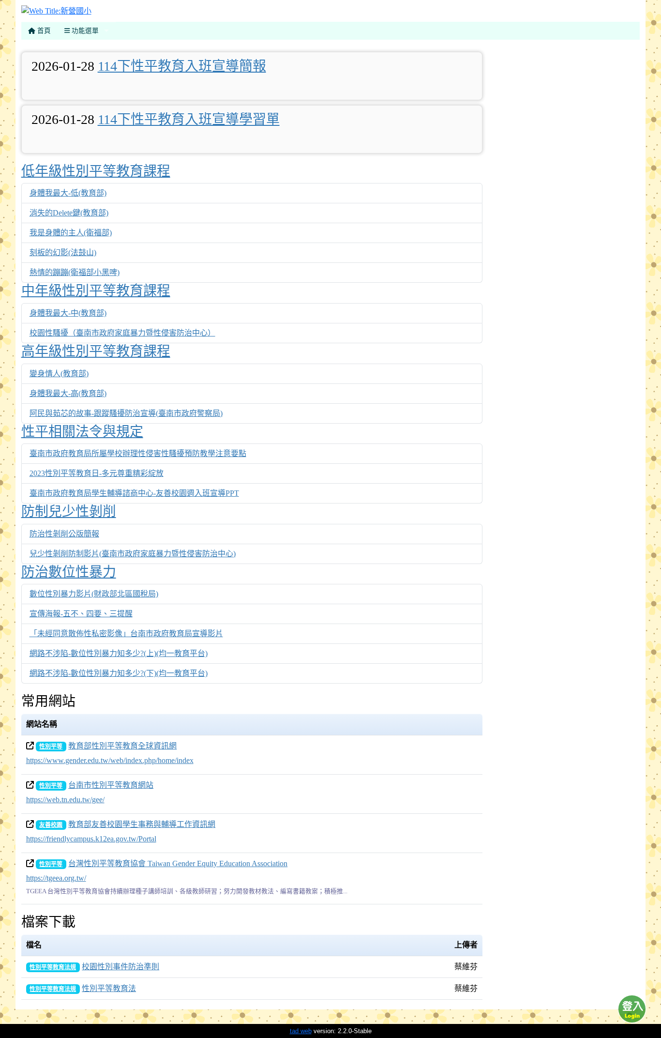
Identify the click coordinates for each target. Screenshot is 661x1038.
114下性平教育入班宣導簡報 (182, 66)
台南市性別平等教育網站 (110, 785)
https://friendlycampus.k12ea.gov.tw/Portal (91, 839)
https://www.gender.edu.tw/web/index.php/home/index (110, 760)
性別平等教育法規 (53, 967)
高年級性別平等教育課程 (95, 351)
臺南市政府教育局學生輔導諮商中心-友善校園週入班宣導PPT (134, 493)
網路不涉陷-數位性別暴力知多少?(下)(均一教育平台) (119, 673)
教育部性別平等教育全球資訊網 (122, 746)
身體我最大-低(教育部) (68, 193)
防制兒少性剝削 (68, 511)
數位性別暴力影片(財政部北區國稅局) (94, 594)
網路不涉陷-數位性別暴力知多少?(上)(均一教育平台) (119, 653)
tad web (301, 1031)
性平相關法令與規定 (82, 431)
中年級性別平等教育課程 (95, 290)
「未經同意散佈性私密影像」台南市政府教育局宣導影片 (126, 633)
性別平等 (50, 746)
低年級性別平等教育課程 (95, 171)
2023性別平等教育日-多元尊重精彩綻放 (97, 473)
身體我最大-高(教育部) (68, 393)
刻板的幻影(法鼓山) (63, 252)
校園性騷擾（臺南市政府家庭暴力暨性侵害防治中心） (122, 333)
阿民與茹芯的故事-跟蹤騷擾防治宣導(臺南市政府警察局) (126, 413)
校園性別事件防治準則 (120, 966)
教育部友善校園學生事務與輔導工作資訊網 (141, 824)
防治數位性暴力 (68, 572)
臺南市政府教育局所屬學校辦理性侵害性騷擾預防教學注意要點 (138, 453)
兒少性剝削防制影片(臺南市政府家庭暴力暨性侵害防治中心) (133, 554)
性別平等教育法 (109, 988)
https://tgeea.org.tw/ (56, 878)
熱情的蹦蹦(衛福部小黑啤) (75, 272)
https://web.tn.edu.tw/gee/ (65, 799)
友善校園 (50, 825)
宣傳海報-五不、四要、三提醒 (81, 614)
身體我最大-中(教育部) (68, 313)
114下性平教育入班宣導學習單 (189, 119)
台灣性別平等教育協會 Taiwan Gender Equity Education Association (177, 863)
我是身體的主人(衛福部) (71, 233)
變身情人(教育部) (59, 373)
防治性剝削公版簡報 (64, 534)
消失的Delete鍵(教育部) (69, 213)
